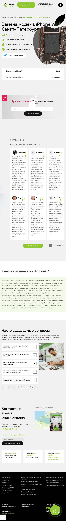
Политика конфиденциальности (9, 505)
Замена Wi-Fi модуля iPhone (29, 481)
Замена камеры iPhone (53, 482)
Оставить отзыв (59, 245)
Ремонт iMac (5, 480)
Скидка (55, 510)
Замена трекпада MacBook (29, 489)
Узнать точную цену (16, 55)
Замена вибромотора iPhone (55, 477)
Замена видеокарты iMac (28, 494)
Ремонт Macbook (7, 485)
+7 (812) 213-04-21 (46, 4)
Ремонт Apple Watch (8, 487)
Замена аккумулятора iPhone (55, 485)
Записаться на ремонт (25, 5)
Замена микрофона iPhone (54, 480)
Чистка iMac (24, 486)
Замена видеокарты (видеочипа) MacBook (31, 478)
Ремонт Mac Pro (7, 490)
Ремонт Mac (5, 493)
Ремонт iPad (5, 482)
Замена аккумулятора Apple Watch (31, 484)
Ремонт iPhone (6, 477)
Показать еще (33, 246)
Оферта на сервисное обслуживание (28, 505)
